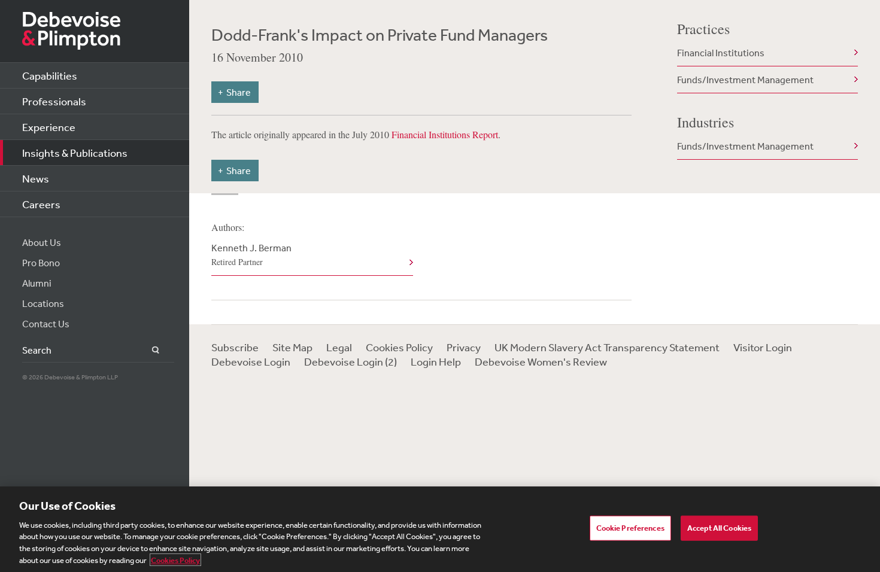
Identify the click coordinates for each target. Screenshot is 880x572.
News (35, 178)
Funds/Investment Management (745, 80)
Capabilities (49, 75)
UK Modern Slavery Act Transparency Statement (607, 347)
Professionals (54, 101)
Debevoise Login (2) (350, 361)
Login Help (436, 361)
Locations (43, 303)
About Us (41, 242)
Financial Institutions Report (445, 134)
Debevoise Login (250, 361)
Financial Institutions (720, 53)
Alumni (36, 283)
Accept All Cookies (719, 528)
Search (148, 350)
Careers (41, 204)
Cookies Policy (399, 347)
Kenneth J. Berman (251, 254)
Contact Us (45, 324)
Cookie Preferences (630, 528)
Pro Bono (41, 263)
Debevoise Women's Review (541, 361)
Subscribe (235, 347)
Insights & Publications (75, 152)
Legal (339, 347)
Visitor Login (762, 347)
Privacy (464, 347)
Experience (48, 126)
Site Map (292, 347)
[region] (440, 529)
